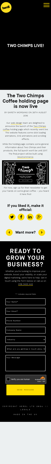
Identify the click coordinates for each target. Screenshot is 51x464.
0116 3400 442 (25, 284)
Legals (25, 410)
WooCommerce (25, 157)
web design (16, 123)
